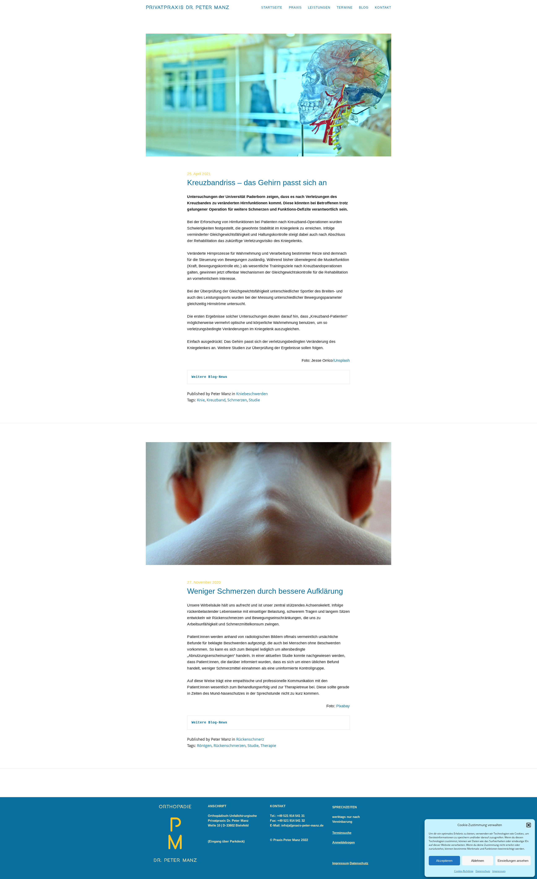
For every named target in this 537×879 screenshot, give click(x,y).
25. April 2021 (198, 174)
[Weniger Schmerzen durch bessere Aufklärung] (268, 563)
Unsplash (342, 360)
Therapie (268, 745)
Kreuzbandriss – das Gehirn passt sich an (257, 182)
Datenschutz (483, 871)
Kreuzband (216, 399)
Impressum (499, 871)
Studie (254, 399)
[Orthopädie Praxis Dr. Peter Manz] (188, 7)
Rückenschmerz (250, 739)
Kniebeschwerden (252, 393)
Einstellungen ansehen (513, 860)
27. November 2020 (204, 582)
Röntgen (204, 745)
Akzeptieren (444, 860)
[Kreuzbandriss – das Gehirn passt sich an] (268, 154)
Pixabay (343, 706)
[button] (529, 825)
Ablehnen (477, 860)
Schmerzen (237, 399)
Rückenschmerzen (230, 745)
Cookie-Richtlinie (463, 871)
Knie (201, 399)
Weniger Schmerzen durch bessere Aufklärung (265, 591)
